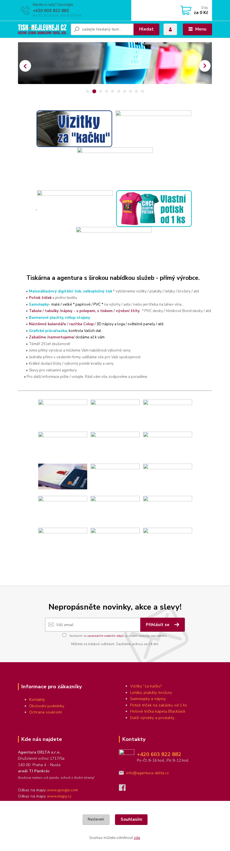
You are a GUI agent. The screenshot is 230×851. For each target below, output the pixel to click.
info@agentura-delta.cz (147, 773)
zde (137, 837)
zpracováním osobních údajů (105, 636)
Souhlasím (131, 819)
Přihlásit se (158, 624)
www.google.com (62, 790)
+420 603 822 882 (51, 10)
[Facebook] (125, 789)
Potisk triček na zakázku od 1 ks (158, 705)
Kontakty (37, 699)
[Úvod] (42, 29)
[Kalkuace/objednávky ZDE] (74, 128)
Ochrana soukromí (45, 712)
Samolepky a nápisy (148, 698)
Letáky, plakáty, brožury (151, 692)
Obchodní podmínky (46, 706)
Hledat (146, 29)
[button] (25, 66)
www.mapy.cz (59, 796)
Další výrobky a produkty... (153, 717)
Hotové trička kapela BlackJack (157, 711)
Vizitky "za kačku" (146, 686)
